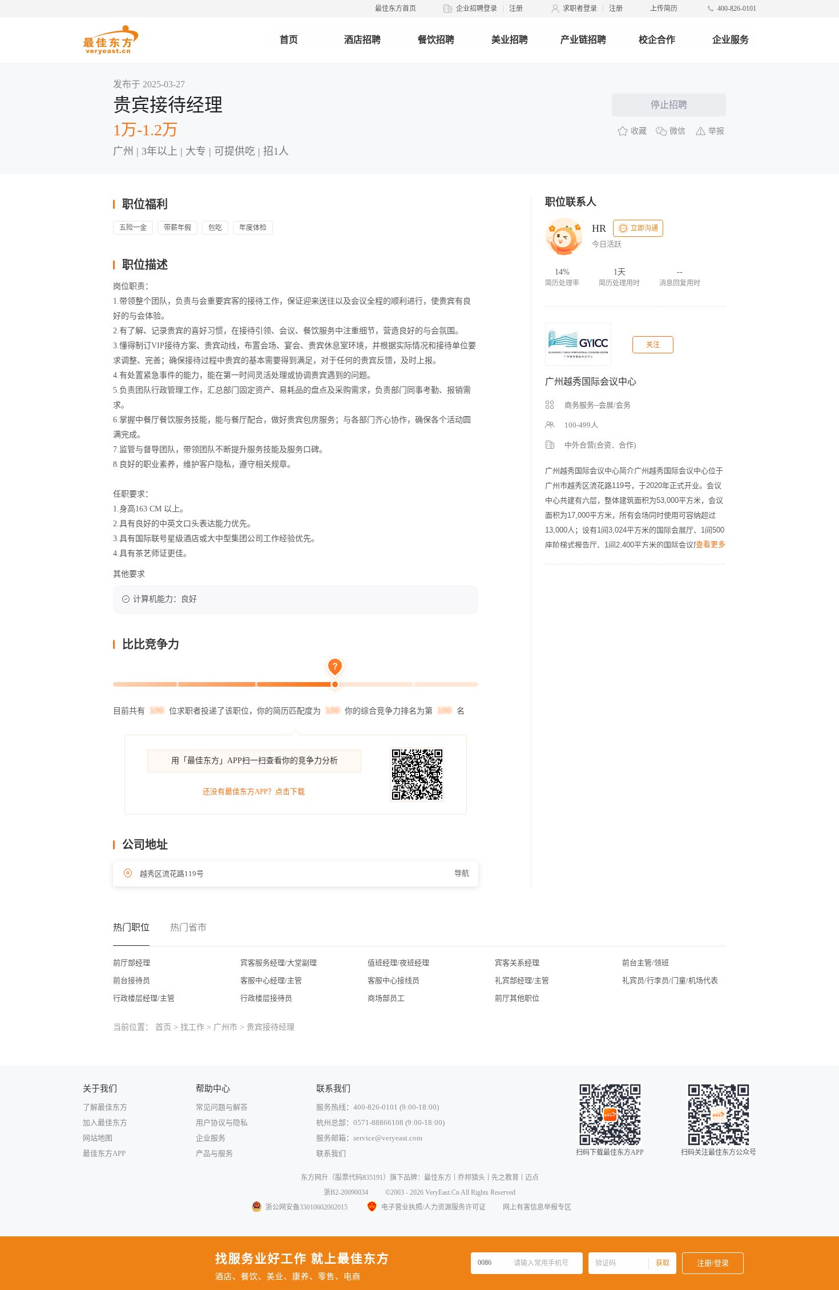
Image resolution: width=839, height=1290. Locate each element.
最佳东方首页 (395, 9)
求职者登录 (580, 9)
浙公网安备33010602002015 (306, 1207)
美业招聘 (509, 40)
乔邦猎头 (471, 1178)
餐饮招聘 (436, 40)
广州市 (225, 1027)
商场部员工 (386, 998)
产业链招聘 (583, 40)
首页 (289, 40)
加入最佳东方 (105, 1122)
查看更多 (710, 544)
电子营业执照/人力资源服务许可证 (433, 1207)
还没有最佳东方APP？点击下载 (254, 791)
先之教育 (505, 1178)
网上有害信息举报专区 (537, 1207)
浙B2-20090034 (346, 1192)
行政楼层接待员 (266, 998)
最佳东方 (437, 1178)
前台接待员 (131, 980)
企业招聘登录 (476, 9)
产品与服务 (214, 1153)
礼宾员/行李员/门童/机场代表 (670, 980)
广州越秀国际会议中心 (590, 381)
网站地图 (97, 1138)
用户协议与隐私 (222, 1122)
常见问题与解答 (222, 1107)
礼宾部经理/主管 (522, 980)
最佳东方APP (104, 1153)
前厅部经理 (131, 962)
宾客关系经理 (517, 962)
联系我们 (331, 1153)
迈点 (532, 1178)
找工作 (192, 1027)
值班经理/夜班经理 (398, 962)
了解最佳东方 (105, 1107)
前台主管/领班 (645, 962)
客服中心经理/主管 (271, 980)
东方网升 (314, 1178)
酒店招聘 (362, 40)
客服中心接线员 (394, 980)
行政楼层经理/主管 (144, 998)
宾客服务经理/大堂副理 (278, 962)
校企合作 (657, 40)
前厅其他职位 (517, 998)
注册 (516, 9)
